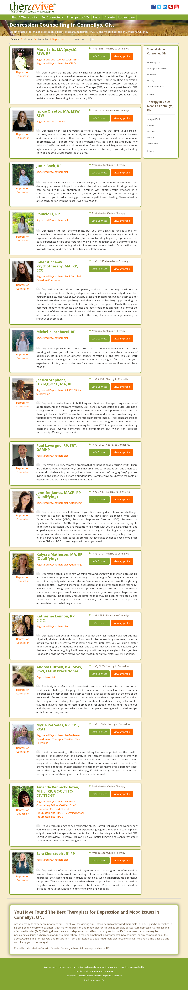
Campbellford (153, 119)
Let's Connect (99, 56)
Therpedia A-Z (77, 17)
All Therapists (153, 62)
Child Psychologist (155, 86)
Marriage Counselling (157, 68)
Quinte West (153, 143)
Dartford (151, 137)
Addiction (151, 74)
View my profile (122, 56)
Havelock (151, 125)
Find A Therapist (23, 17)
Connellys (43, 39)
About (108, 17)
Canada (15, 39)
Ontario (28, 39)
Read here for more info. (94, 980)
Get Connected (51, 17)
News (97, 17)
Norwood (151, 131)
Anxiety (150, 80)
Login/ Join (125, 17)
